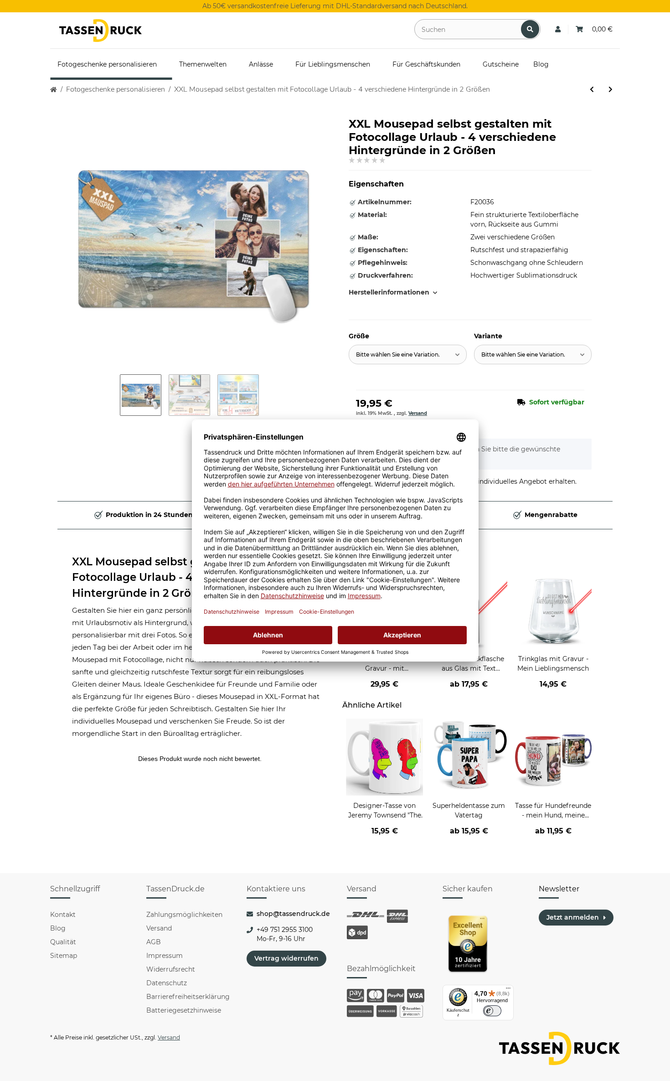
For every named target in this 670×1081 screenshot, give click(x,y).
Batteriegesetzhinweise (183, 1010)
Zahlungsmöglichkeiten (184, 914)
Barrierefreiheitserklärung (188, 997)
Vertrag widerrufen (286, 958)
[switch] (492, 1010)
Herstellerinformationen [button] (389, 292)
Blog (58, 928)
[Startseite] (53, 90)
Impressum (164, 956)
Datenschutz (166, 983)
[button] (558, 29)
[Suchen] (530, 29)
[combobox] (408, 354)
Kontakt (63, 914)
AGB (153, 942)
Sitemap (63, 956)
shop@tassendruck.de (293, 914)
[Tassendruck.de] (100, 30)
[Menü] (508, 990)
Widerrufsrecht (170, 969)
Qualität (63, 942)
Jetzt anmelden (572, 917)
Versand (417, 413)
